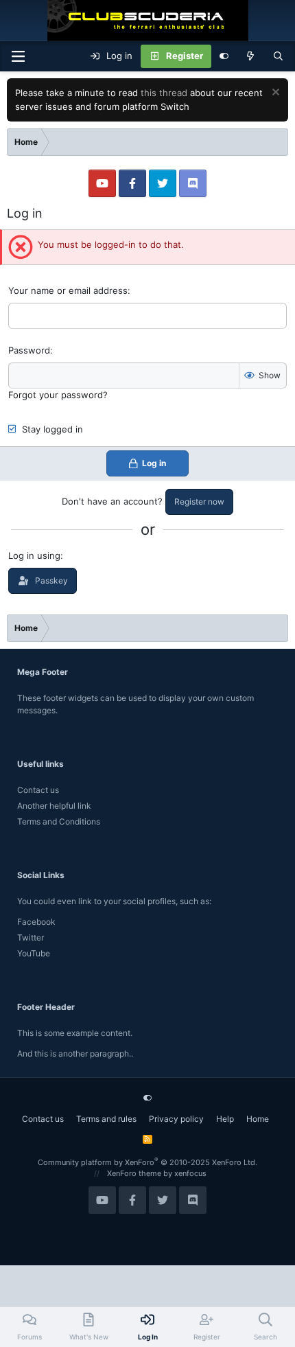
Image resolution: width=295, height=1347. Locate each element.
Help (225, 1119)
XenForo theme (134, 1173)
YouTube (33, 953)
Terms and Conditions (58, 821)
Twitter (30, 937)
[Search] (278, 56)
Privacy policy (176, 1119)
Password (29, 350)
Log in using (34, 555)
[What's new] (251, 56)
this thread (164, 92)
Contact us (38, 790)
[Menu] (18, 56)
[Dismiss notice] (274, 94)
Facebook (36, 922)
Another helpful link (54, 806)
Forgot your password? (58, 394)
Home (257, 1119)
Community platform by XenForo (147, 1162)
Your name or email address (68, 290)
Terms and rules (106, 1119)
